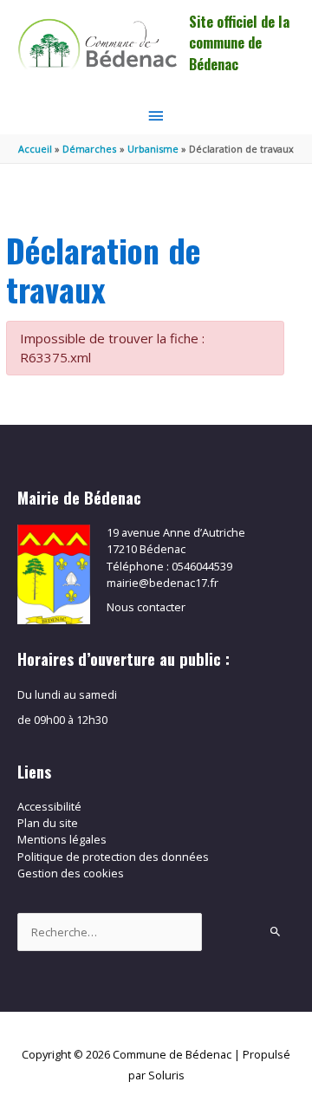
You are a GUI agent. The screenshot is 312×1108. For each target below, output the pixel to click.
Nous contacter (146, 607)
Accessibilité (49, 806)
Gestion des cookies (70, 873)
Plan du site (47, 823)
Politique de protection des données (113, 856)
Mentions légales (62, 839)
